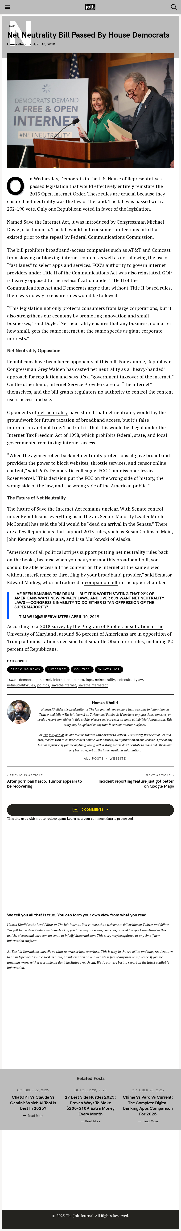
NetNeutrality (105, 680)
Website (118, 758)
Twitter (44, 714)
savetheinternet (63, 685)
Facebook (112, 714)
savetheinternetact (93, 685)
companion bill (101, 582)
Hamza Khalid (17, 44)
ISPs (89, 680)
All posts (94, 758)
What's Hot (109, 669)
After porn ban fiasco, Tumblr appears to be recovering (44, 783)
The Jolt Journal (99, 709)
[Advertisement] (46, 871)
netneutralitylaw (130, 680)
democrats (27, 680)
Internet (57, 669)
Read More (35, 1116)
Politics (82, 669)
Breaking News (25, 669)
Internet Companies (68, 680)
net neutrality (53, 412)
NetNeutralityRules (21, 685)
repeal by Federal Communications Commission (101, 237)
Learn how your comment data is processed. (100, 818)
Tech (11, 25)
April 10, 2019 (85, 616)
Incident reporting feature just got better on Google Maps (136, 783)
